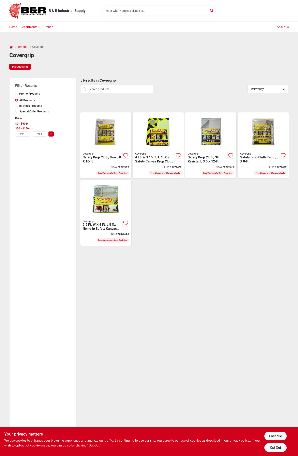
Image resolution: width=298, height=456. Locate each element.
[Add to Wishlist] (125, 155)
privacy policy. (240, 440)
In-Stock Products (30, 106)
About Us (283, 27)
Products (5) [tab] (20, 66)
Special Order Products (34, 111)
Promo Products (29, 94)
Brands (48, 27)
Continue (275, 436)
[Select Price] (51, 134)
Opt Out (275, 448)
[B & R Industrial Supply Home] (27, 11)
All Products (27, 100)
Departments (28, 27)
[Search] (212, 10)
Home (13, 27)
